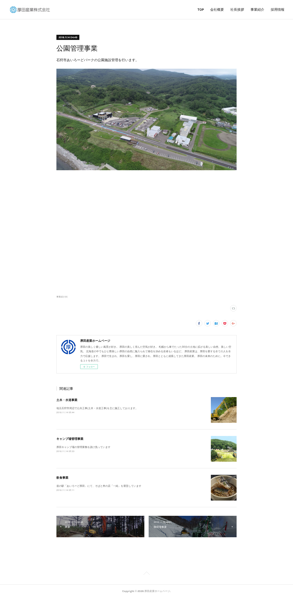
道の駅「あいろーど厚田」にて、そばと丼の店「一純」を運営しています (98, 485)
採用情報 (277, 10)
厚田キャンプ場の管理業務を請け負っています (83, 447)
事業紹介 (257, 10)
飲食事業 (62, 477)
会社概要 (217, 10)
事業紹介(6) (62, 296)
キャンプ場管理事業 (69, 438)
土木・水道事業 (66, 400)
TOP (201, 10)
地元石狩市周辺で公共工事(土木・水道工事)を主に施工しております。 (97, 408)
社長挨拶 (237, 10)
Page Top (146, 574)
